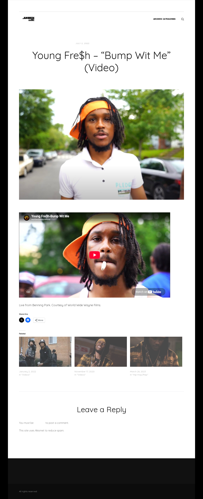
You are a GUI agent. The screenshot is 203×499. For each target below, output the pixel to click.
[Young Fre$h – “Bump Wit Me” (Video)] (101, 144)
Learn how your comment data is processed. (91, 430)
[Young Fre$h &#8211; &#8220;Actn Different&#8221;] (156, 352)
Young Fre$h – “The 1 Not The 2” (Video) (96, 368)
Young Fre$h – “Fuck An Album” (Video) (39, 368)
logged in (39, 422)
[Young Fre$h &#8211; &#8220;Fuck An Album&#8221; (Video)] (45, 352)
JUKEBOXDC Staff (103, 43)
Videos (120, 43)
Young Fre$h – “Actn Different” (146, 368)
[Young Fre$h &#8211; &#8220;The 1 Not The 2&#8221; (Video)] (101, 352)
